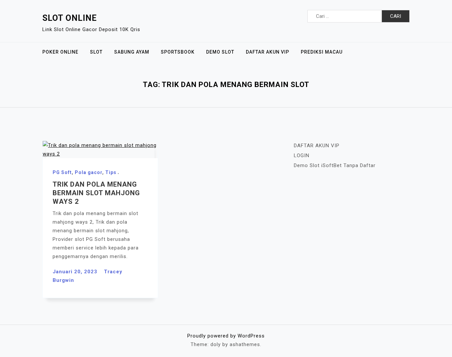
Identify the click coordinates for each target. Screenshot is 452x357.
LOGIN (301, 155)
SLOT (96, 52)
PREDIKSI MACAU (321, 52)
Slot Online (69, 18)
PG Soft (62, 172)
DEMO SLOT (220, 52)
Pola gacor (88, 172)
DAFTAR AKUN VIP (267, 52)
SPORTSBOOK (178, 52)
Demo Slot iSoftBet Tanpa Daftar (335, 165)
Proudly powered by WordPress (226, 336)
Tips (110, 172)
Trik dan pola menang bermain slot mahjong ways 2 (96, 192)
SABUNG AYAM (131, 52)
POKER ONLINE (60, 52)
